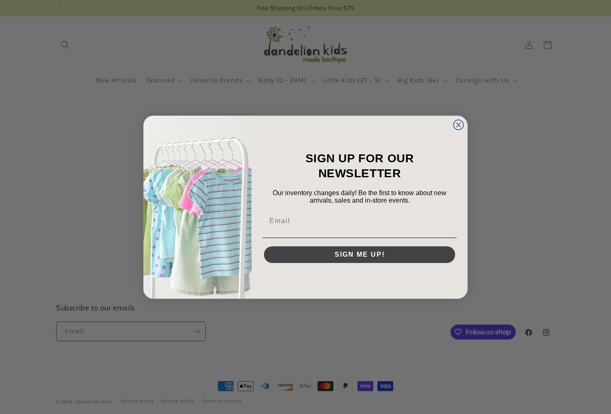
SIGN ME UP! (360, 254)
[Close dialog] (458, 125)
